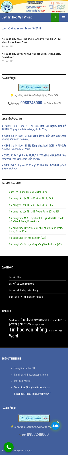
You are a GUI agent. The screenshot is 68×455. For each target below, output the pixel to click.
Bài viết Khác (15, 277)
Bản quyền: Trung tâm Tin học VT (17, 450)
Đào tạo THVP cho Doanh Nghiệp (26, 296)
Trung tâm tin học (55, 331)
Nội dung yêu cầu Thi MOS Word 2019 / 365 (31, 198)
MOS (31, 320)
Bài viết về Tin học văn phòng (23, 290)
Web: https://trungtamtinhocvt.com (32, 387)
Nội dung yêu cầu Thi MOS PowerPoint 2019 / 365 (34, 211)
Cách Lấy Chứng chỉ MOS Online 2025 (28, 191)
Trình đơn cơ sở (63, 17)
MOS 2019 (60, 320)
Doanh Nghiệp (14, 320)
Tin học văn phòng (28, 330)
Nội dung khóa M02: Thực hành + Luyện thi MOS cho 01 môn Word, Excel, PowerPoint (31, 40)
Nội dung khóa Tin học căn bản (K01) (27, 237)
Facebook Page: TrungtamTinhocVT (32, 393)
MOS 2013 (38, 320)
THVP (28, 324)
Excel (24, 320)
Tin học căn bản (38, 324)
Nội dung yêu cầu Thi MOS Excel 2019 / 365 (31, 205)
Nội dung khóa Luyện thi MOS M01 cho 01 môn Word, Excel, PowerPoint (31, 55)
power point (17, 324)
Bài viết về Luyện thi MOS (21, 283)
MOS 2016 (48, 320)
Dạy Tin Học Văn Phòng (17, 17)
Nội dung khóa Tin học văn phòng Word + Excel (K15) (35, 244)
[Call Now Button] (9, 447)
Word (13, 336)
